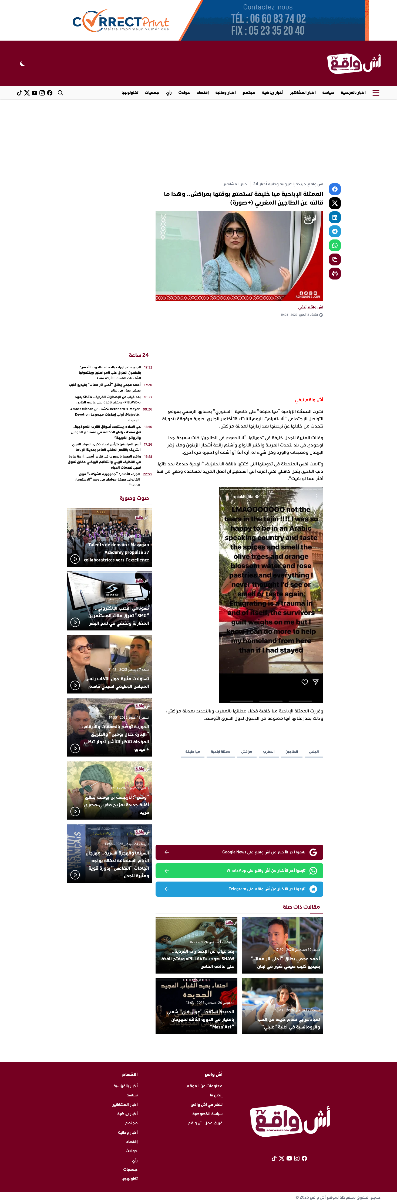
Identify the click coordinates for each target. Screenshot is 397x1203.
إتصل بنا (216, 1095)
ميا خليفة (192, 751)
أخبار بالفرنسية (353, 93)
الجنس (314, 751)
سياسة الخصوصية (207, 1114)
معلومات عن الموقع (204, 1086)
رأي (169, 93)
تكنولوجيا (130, 93)
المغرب (269, 751)
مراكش (246, 751)
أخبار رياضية (272, 93)
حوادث (184, 93)
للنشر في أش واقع (207, 1104)
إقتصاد (203, 93)
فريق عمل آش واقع (205, 1123)
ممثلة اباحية (220, 751)
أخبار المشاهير (303, 93)
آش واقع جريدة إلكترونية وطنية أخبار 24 (288, 184)
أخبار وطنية (225, 93)
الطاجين (291, 751)
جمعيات (152, 93)
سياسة (328, 93)
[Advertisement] (198, 140)
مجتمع (248, 93)
